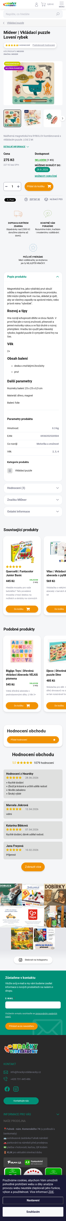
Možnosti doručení (46, 176)
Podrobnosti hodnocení (44, 45)
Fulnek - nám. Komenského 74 (23, 1129)
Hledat (58, 14)
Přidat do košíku (36, 186)
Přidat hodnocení (19, 740)
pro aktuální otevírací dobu (24, 1152)
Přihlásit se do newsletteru (21, 1026)
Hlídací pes (56, 199)
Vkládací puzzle (23, 470)
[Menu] (61, 4)
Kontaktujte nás (21, 1101)
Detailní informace (14, 146)
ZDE (51, 1192)
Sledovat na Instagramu (36, 960)
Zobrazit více (33, 867)
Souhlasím (33, 1211)
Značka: (11, 54)
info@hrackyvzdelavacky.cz (26, 1072)
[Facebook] (7, 1088)
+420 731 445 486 (20, 1079)
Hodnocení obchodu (33, 754)
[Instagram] (15, 1088)
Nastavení (33, 1200)
